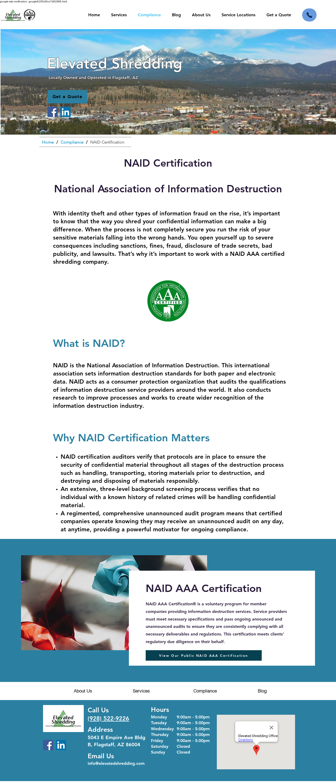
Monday (159, 716)
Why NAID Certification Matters (131, 437)
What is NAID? (89, 343)
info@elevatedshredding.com (116, 763)
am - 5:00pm (197, 722)
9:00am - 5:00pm (193, 716)
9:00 (181, 722)
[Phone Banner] (309, 15)
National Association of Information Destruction (152, 365)
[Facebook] (53, 112)
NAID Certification (168, 163)
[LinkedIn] (65, 112)
